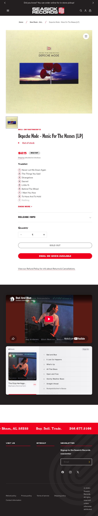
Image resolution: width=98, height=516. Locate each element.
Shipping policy (60, 496)
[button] (8, 11)
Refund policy (11, 496)
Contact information (13, 500)
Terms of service (43, 496)
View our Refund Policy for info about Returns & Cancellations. (46, 268)
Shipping (21, 158)
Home (21, 22)
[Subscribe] (89, 462)
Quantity (23, 227)
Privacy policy (26, 496)
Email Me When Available (55, 256)
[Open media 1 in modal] (86, 36)
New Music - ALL (36, 22)
